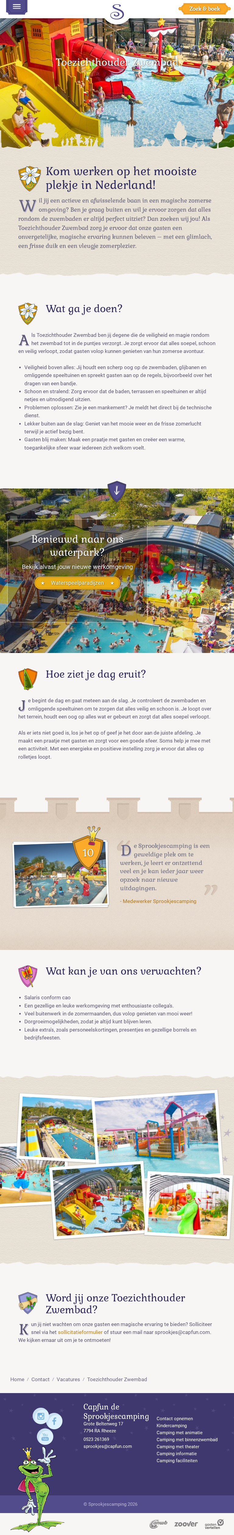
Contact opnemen (175, 1418)
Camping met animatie (180, 1432)
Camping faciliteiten (177, 1460)
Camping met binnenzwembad (187, 1439)
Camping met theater (178, 1446)
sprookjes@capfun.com (107, 1446)
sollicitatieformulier (80, 1332)
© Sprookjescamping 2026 (110, 1504)
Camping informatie (177, 1453)
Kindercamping (172, 1425)
